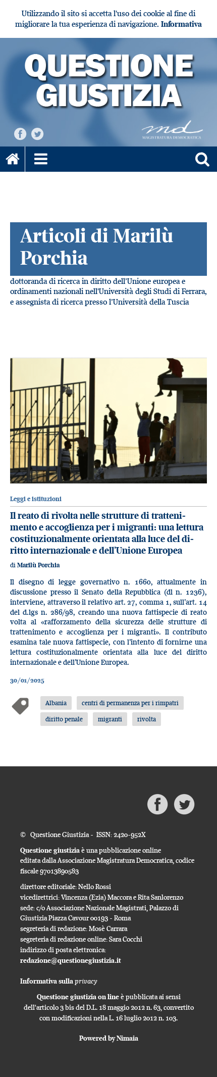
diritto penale (64, 719)
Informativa (181, 24)
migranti (110, 719)
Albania (56, 703)
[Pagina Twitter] (37, 133)
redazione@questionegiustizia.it (70, 960)
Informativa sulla (58, 981)
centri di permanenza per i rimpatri (130, 703)
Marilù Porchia (38, 565)
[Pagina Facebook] (20, 133)
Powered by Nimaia (108, 1038)
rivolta (146, 719)
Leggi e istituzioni (36, 499)
